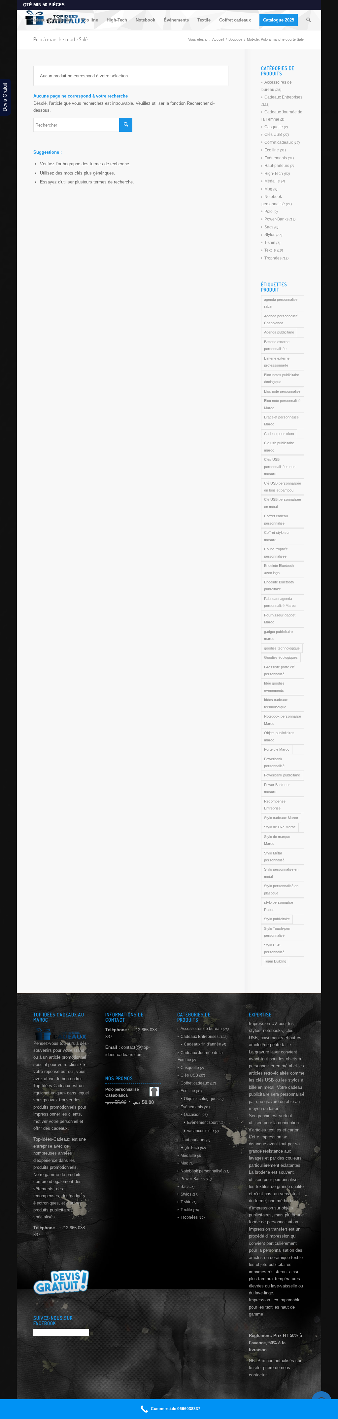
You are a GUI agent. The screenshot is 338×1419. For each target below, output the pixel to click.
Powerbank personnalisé (274, 762)
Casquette (273, 127)
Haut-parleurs (276, 165)
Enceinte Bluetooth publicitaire (279, 585)
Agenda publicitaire (279, 332)
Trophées (273, 258)
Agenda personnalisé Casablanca (281, 319)
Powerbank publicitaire (282, 775)
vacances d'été (200, 1130)
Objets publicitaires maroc (279, 736)
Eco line (271, 150)
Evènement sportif (203, 1122)
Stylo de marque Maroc (277, 840)
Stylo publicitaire (277, 919)
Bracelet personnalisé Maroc (281, 420)
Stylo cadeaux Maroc (281, 818)
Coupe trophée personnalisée (276, 552)
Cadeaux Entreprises (283, 97)
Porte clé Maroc (276, 749)
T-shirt (269, 242)
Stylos (269, 234)
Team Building (275, 961)
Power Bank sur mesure (277, 788)
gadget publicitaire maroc (278, 635)
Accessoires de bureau (201, 1028)
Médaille (272, 181)
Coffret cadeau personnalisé (276, 519)
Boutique (235, 39)
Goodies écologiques (281, 657)
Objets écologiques (201, 1098)
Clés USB (273, 134)
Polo (268, 211)
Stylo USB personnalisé (274, 948)
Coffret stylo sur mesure (277, 536)
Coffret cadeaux (278, 142)
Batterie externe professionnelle (276, 361)
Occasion (192, 1114)
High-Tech (273, 173)
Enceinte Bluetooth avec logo (279, 569)
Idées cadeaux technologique (276, 703)
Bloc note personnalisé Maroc (282, 404)
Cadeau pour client (279, 434)
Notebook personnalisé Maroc (282, 719)
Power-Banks (276, 219)
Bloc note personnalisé (282, 391)
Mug (268, 189)
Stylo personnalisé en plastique (281, 889)
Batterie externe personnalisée (276, 345)
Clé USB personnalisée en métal (282, 502)
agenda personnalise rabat (280, 302)
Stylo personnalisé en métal (281, 872)
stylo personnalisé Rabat (278, 905)
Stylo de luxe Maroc (280, 827)
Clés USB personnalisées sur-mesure (280, 466)
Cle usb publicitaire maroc (279, 446)
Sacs (268, 227)
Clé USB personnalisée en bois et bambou (282, 486)
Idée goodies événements (274, 686)
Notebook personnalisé (201, 1171)
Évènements (275, 158)
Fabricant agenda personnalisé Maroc (280, 602)
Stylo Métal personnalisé (274, 856)
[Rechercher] (308, 20)
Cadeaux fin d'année (202, 1044)
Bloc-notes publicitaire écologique (281, 378)
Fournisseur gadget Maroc (279, 618)
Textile (270, 250)
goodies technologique (282, 648)
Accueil (218, 39)
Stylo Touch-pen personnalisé (277, 931)
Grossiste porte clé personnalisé (279, 670)
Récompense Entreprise (275, 804)
